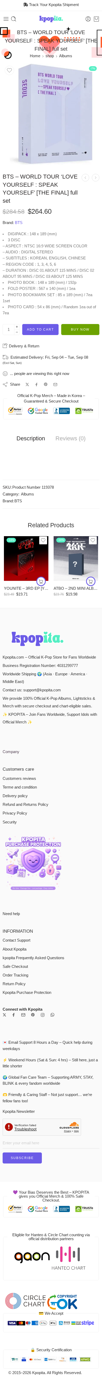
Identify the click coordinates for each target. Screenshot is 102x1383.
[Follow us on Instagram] (42, 1015)
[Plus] (17, 327)
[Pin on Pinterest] (46, 384)
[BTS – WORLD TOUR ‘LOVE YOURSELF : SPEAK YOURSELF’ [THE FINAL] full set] (51, 114)
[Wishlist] (9, 70)
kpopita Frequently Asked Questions (33, 958)
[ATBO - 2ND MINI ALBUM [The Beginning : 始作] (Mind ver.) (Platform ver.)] (76, 558)
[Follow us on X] (4, 1015)
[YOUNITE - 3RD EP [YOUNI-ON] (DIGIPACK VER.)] (26, 558)
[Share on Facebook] (36, 385)
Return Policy (14, 984)
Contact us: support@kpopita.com (32, 690)
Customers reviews (19, 778)
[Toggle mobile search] (13, 19)
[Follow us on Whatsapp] (52, 1015)
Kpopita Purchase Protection (27, 992)
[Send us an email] (23, 1015)
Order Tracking (15, 975)
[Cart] (96, 19)
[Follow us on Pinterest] (33, 1015)
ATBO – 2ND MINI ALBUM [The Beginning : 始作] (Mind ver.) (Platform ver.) (76, 588)
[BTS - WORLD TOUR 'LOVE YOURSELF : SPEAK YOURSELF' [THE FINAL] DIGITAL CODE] (95, 177)
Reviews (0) (70, 438)
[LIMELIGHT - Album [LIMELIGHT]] (85, 177)
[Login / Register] (88, 19)
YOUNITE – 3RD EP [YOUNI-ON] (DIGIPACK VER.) (26, 588)
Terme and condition (20, 787)
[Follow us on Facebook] (14, 1015)
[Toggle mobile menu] (6, 19)
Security (10, 822)
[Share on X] (27, 385)
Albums (65, 56)
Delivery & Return (23, 346)
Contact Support (16, 940)
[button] (41, 581)
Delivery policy (15, 796)
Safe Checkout (15, 966)
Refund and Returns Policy (25, 804)
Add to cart (40, 329)
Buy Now (80, 329)
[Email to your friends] (55, 384)
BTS (18, 223)
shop (50, 56)
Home (35, 56)
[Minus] (17, 332)
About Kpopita (14, 949)
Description (30, 438)
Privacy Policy (15, 813)
